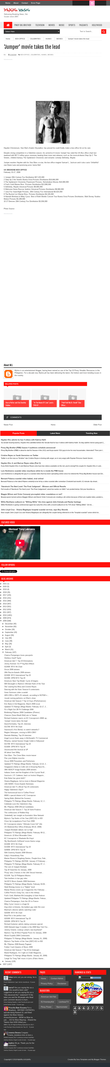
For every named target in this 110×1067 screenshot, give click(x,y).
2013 (5, 607)
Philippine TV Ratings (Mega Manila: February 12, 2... (25, 801)
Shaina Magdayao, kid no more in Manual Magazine (24, 781)
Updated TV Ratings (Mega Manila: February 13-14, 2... (25, 764)
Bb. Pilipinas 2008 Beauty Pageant (17, 944)
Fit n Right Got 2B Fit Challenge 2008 (18, 709)
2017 (5, 595)
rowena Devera (14, 1033)
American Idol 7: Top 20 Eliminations (18, 661)
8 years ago (20, 1004)
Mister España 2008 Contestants (17, 936)
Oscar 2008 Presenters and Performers (19, 761)
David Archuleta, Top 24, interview (17, 724)
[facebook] (75, 3)
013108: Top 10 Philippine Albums (17, 876)
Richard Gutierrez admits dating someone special (23, 924)
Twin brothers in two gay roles (15, 878)
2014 (5, 604)
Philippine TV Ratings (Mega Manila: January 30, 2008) (25, 956)
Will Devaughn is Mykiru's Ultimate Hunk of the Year (24, 684)
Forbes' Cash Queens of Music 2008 (18, 947)
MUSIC (61, 25)
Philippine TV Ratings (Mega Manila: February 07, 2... (25, 864)
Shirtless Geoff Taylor (12, 658)
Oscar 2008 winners (12, 669)
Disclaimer (61, 983)
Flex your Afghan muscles (14, 758)
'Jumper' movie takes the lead (15, 721)
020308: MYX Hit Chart (13, 913)
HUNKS (43, 54)
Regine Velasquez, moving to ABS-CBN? (20, 732)
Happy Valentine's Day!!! (13, 790)
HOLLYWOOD (97, 25)
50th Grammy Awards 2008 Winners (18, 853)
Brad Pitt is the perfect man (15, 916)
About (15, 3)
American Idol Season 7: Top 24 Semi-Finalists (22, 810)
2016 (5, 598)
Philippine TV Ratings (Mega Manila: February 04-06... (25, 884)
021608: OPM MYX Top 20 (14, 747)
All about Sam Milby (12, 752)
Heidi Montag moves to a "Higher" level (19, 887)
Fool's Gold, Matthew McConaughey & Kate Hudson (24, 896)
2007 (5, 964)
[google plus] (103, 3)
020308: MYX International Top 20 (17, 918)
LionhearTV (64, 1002)
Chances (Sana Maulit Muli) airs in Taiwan (20, 715)
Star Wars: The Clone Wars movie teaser (20, 755)
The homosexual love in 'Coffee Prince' (19, 793)
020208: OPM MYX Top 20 (14, 921)
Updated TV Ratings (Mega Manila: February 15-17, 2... (25, 707)
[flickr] (86, 3)
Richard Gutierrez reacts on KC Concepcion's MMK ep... (26, 718)
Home (7, 3)
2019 (5, 589)
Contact (25, 3)
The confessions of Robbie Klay (16, 813)
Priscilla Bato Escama (17, 1008)
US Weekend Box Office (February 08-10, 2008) (22, 827)
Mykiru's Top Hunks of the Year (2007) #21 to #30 (23, 941)
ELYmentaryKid (47, 1002)
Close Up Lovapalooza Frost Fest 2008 (19, 821)
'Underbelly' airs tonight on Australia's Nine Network (24, 815)
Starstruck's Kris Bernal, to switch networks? (21, 730)
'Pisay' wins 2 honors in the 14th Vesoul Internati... (23, 873)
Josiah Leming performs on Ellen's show (20, 698)
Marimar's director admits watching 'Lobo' (20, 910)
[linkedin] (97, 3)
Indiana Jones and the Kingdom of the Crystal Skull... (25, 772)
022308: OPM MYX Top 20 (14, 678)
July (7, 638)
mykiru (11, 1043)
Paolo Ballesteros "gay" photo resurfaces (16, 982)
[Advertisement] (53, 79)
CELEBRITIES (35, 54)
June (7, 641)
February (8, 652)
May (7, 644)
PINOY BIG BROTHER (22, 25)
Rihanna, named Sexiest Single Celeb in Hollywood (24, 741)
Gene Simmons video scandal (16, 692)
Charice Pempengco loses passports (18, 655)
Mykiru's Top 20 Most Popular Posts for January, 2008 (25, 933)
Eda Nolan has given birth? (14, 778)
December (9, 624)
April (7, 647)
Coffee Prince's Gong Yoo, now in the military (21, 893)
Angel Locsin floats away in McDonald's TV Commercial (26, 738)
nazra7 (11, 988)
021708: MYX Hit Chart (13, 727)
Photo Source (9, 209)
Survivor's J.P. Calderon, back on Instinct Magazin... (24, 775)
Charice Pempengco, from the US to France (21, 901)
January (8, 961)
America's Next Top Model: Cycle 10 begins (21, 681)
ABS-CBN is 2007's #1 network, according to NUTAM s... (26, 695)
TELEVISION (39, 25)
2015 (5, 601)
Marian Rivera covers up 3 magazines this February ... (25, 890)
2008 (5, 621)
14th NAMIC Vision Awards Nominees (19, 784)
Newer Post (8, 425)
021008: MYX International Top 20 (17, 847)
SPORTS (71, 25)
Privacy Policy (47, 983)
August (8, 635)
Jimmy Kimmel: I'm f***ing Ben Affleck (19, 664)
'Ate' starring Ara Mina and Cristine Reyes (20, 687)
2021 (5, 584)
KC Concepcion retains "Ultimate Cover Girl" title (23, 824)
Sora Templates (82, 1059)
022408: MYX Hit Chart (13, 667)
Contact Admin (57, 978)
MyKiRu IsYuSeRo (24, 1059)
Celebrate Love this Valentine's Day (18, 804)
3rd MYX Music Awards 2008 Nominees (19, 881)
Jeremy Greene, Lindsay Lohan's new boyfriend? (23, 930)
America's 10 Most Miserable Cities (18, 835)
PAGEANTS (83, 25)
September (9, 632)
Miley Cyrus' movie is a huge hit (16, 904)
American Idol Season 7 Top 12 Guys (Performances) (25, 701)
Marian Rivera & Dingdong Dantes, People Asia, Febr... (25, 858)
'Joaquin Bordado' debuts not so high (18, 830)
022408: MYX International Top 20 (17, 675)
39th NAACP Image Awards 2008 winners (20, 770)
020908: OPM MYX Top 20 (14, 850)
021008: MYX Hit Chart (13, 844)
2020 (5, 587)
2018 (5, 592)
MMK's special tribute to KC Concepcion (20, 795)
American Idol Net (48, 997)
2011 (5, 612)
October (8, 629)
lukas (10, 977)
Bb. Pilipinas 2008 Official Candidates (19, 807)
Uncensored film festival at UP (16, 750)
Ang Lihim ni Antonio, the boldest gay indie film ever (24, 907)
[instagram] (92, 3)
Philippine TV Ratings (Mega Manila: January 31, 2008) (25, 938)
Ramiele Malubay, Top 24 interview (17, 735)
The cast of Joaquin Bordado (15, 867)
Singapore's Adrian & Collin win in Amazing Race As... (25, 767)
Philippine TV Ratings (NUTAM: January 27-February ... (25, 861)
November (9, 627)
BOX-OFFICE (25, 54)
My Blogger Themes (98, 1059)
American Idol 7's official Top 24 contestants (21, 787)
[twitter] (80, 3)
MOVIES (52, 25)
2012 (5, 609)
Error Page (35, 3)
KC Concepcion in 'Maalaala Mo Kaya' (19, 838)
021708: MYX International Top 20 (17, 744)
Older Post (97, 425)
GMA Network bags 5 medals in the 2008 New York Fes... (26, 927)
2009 (5, 618)
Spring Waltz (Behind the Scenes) (17, 798)
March (7, 649)
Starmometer (61, 1007)
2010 (5, 615)
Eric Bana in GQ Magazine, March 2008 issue (22, 704)
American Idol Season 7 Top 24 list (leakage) (21, 950)
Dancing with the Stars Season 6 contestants (21, 689)
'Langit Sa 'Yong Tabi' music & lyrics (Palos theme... (24, 958)
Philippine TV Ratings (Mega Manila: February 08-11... (25, 833)
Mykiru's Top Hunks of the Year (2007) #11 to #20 (23, 818)
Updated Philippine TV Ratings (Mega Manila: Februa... (25, 898)
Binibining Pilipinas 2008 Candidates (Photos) (22, 712)
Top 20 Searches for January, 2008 (17, 870)
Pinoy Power (46, 1007)
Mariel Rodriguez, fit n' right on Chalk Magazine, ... (24, 953)
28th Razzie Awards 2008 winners (17, 672)
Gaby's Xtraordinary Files (14, 856)
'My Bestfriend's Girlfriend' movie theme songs (22, 841)
